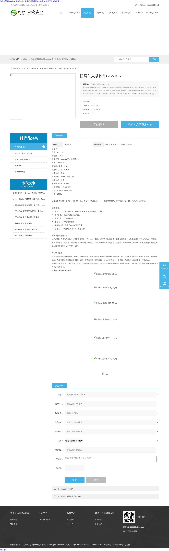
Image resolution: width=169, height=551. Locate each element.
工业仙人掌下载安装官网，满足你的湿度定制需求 (30, 211)
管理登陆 (107, 545)
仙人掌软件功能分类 (23, 235)
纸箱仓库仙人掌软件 (23, 223)
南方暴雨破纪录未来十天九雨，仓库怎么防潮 (30, 205)
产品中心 (87, 13)
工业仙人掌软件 (48, 68)
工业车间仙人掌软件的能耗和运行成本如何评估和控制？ (30, 199)
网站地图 (3, 550)
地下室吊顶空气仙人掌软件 (26, 229)
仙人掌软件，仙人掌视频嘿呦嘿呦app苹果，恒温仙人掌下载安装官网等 (48, 59)
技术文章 (113, 13)
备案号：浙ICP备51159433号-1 (78, 545)
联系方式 (98, 524)
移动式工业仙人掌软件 (23, 153)
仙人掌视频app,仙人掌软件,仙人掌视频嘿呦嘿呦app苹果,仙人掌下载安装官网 (29, 1)
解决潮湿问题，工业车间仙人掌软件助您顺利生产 (30, 193)
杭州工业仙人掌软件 (22, 159)
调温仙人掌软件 (67, 489)
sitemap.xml (97, 545)
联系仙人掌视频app (140, 124)
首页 (61, 13)
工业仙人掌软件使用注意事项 (27, 217)
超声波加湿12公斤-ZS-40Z (71, 496)
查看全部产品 (20, 172)
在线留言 (139, 13)
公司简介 (13, 520)
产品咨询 (99, 124)
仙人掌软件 (19, 166)
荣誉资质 (126, 13)
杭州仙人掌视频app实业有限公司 (33, 5)
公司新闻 (70, 520)
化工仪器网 (125, 545)
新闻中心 (100, 13)
